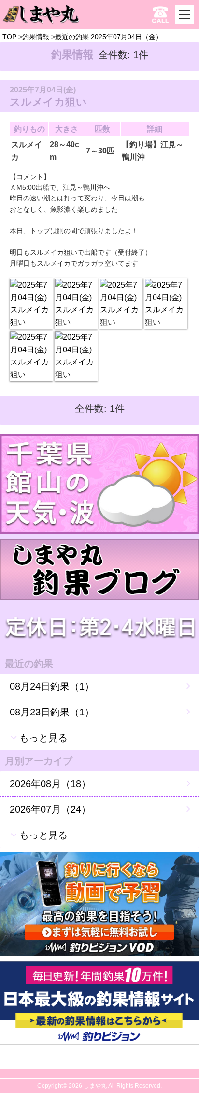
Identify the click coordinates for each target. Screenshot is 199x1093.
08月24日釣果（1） (52, 686)
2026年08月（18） (50, 783)
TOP (9, 37)
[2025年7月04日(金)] (31, 303)
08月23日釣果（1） (52, 712)
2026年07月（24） (50, 809)
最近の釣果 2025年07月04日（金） (108, 37)
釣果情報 (35, 37)
